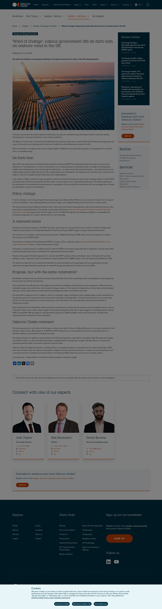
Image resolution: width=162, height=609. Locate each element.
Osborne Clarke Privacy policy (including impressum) (50, 598)
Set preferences (101, 604)
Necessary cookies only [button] (81, 604)
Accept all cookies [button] (62, 604)
